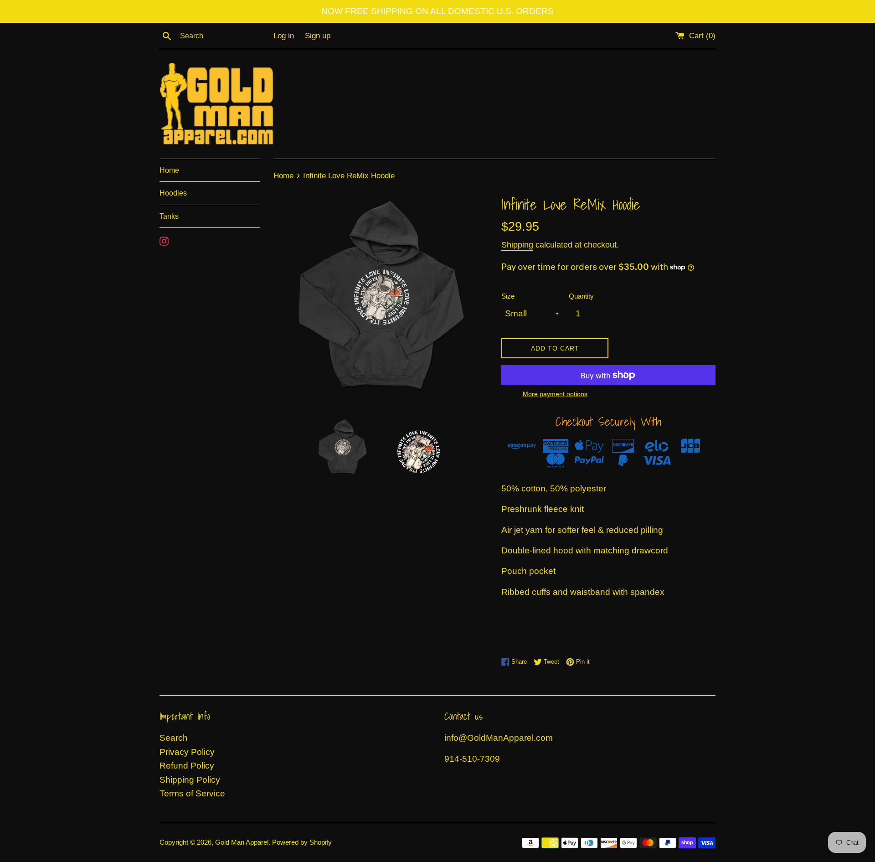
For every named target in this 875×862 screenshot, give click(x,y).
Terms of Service (192, 793)
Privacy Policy (187, 752)
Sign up (317, 35)
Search (174, 738)
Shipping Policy (190, 780)
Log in (283, 35)
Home (169, 170)
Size (508, 296)
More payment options (555, 393)
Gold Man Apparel (241, 842)
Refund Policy (187, 765)
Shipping (517, 244)
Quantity (581, 296)
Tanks (169, 216)
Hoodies (173, 193)
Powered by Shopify (302, 842)
